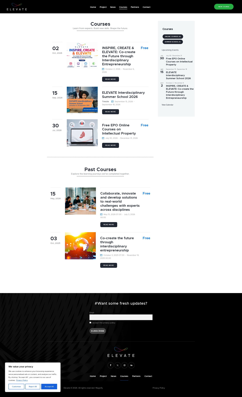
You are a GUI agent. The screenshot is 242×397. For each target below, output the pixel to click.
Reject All (33, 386)
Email (91, 312)
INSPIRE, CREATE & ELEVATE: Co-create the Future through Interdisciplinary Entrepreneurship (180, 92)
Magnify (99, 388)
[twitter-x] (117, 365)
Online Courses (173, 36)
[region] (32, 377)
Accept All (49, 386)
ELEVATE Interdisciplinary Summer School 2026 (178, 75)
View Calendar (167, 104)
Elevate (67, 388)
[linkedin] (131, 365)
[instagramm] (124, 365)
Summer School (173, 42)
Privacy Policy (22, 380)
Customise (16, 386)
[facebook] (111, 365)
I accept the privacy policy (103, 323)
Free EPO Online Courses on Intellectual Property (179, 61)
